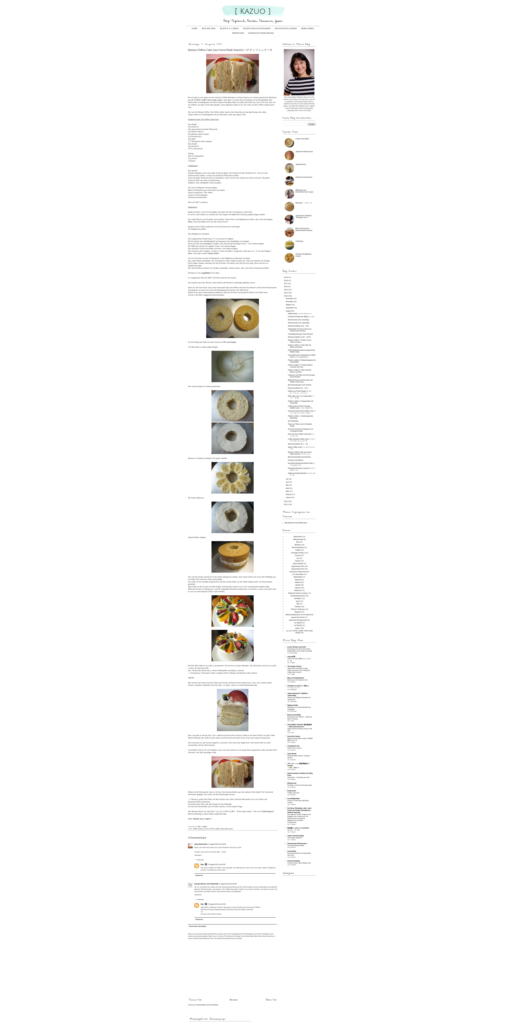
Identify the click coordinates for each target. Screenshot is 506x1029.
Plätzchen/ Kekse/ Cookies (297, 593)
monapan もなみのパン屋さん (298, 686)
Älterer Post (271, 1000)
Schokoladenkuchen (297, 596)
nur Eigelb (297, 623)
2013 (286, 296)
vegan (297, 628)
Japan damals (298, 563)
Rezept (200, 829)
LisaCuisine (291, 851)
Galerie (297, 561)
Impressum (238, 33)
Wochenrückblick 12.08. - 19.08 (299, 337)
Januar (288, 497)
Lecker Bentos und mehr (296, 647)
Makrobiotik (298, 577)
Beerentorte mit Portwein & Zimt (297, 680)
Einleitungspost (268, 811)
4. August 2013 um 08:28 (217, 844)
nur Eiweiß (298, 625)
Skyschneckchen (200, 844)
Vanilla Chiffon (213, 253)
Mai (287, 485)
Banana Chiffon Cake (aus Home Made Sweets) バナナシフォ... (300, 453)
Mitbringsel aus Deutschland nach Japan (304, 191)
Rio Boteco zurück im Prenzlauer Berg (299, 785)
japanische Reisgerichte (297, 620)
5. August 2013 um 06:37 (217, 864)
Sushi (298, 601)
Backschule (298, 537)
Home (194, 28)
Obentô (297, 585)
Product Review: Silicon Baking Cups (299, 863)
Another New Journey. (294, 748)
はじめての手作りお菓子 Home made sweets (205, 100)
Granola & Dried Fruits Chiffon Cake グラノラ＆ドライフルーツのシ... (302, 412)
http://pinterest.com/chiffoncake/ (296, 523)
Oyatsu (297, 588)
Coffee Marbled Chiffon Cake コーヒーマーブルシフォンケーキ (301, 440)
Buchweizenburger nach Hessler (299, 385)
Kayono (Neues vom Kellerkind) (206, 884)
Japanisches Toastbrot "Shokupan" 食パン (303, 216)
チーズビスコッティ (293, 688)
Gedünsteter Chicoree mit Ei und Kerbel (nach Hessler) (299, 330)
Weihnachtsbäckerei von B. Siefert (298, 615)
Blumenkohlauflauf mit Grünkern (299, 457)
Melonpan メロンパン (303, 203)
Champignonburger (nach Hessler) (300, 334)
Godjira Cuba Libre (293, 793)
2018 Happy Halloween (294, 838)
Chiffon (195, 829)
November (290, 302)
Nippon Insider (292, 705)
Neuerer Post (195, 1000)
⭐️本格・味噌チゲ (293, 767)
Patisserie (297, 590)
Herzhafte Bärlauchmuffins (295, 845)
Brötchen (298, 545)
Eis (298, 558)
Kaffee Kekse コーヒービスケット (300, 314)
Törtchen (298, 607)
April (288, 488)
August (288, 311)
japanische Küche (297, 617)
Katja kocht (291, 791)
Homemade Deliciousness (297, 843)
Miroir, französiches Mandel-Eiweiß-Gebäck (303, 229)
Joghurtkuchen (300, 164)
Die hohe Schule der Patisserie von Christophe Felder (300, 430)
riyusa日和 (291, 657)
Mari (202, 864)
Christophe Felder (297, 553)
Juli (287, 479)
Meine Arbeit (307, 28)
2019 (286, 277)
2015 (286, 290)
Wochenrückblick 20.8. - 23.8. (298, 326)
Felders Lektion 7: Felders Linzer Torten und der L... (299, 341)
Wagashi (298, 612)
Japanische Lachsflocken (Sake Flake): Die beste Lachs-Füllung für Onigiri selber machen (298, 670)
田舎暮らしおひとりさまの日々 (298, 828)
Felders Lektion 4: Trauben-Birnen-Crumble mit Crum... (300, 366)
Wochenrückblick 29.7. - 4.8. (298, 444)
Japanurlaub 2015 (297, 569)
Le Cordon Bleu (297, 574)
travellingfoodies (293, 798)
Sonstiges (297, 598)
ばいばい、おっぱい (293, 830)
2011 (286, 504)
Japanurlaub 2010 (297, 566)
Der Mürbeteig (293, 421)
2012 (286, 501)
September (290, 308)
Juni (287, 482)
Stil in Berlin (291, 754)
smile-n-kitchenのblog (295, 836)
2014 (286, 293)
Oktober (289, 305)
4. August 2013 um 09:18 (228, 884)
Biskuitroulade (298, 539)
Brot (297, 542)
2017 (286, 283)
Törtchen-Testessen (298, 609)
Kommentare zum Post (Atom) (207, 1005)
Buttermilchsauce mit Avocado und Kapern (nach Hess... (300, 381)
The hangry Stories (294, 666)
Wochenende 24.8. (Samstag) (298, 323)
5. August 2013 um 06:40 (217, 904)
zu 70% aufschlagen (228, 342)
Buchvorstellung (298, 547)
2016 (286, 287)
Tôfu (297, 604)
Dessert (298, 555)
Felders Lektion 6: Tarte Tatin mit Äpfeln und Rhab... (299, 346)
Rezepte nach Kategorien (257, 28)
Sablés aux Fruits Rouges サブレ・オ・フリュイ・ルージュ (300, 392)
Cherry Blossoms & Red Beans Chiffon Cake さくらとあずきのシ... (302, 356)
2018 (286, 280)
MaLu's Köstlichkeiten (295, 678)
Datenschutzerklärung (261, 33)
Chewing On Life (293, 746)
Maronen (298, 580)
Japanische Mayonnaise (304, 152)
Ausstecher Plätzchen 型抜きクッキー (301, 317)
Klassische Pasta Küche (298, 572)
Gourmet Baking (293, 861)
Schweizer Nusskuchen (303, 177)
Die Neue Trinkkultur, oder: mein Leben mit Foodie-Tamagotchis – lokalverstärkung (299, 810)
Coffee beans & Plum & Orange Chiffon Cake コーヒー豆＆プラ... (300, 407)
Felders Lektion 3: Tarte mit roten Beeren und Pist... (299, 371)
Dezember (290, 298)
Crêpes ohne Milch (302, 139)
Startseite (233, 1000)
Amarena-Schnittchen (295, 460)
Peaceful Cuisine (293, 736)
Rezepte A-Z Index (229, 28)
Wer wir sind (209, 28)
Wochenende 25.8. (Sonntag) (298, 320)
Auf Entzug (299, 241)
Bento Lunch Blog (294, 715)
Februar (289, 494)
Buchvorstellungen (286, 28)
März (288, 491)
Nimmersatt (291, 783)
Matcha (297, 582)
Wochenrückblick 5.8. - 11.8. (298, 388)
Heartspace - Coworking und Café (298, 777)
